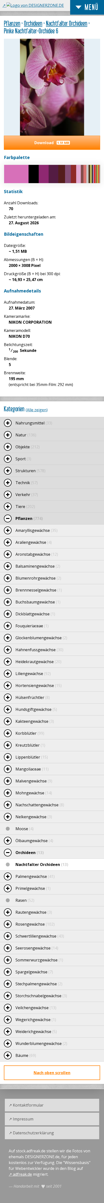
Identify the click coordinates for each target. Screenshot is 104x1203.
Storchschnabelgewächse (41, 995)
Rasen (24, 900)
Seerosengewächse (36, 948)
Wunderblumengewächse (41, 1043)
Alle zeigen (36, 410)
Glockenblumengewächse (41, 637)
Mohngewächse (33, 793)
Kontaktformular (28, 1105)
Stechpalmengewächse (38, 984)
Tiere (25, 506)
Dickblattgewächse (35, 614)
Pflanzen (12, 23)
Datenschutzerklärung (33, 1133)
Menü (92, 7)
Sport (23, 458)
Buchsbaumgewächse (37, 602)
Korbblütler (29, 733)
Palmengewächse (35, 876)
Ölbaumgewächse (34, 840)
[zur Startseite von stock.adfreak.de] (33, 5)
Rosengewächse (35, 924)
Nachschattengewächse (39, 805)
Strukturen (30, 470)
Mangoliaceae (32, 769)
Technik (26, 482)
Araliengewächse (33, 542)
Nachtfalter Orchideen (66, 23)
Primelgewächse (33, 888)
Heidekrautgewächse (38, 661)
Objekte (27, 447)
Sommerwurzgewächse (39, 960)
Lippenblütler (31, 757)
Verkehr (26, 494)
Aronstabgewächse (36, 554)
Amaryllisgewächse (36, 530)
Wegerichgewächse (35, 1019)
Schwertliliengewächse (39, 936)
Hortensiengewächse (38, 685)
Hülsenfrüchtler (32, 697)
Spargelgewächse (34, 972)
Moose (24, 828)
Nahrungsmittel (33, 423)
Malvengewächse (33, 781)
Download (51, 142)
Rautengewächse (33, 912)
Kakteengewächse (34, 721)
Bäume (25, 1055)
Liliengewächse (33, 673)
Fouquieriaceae (32, 626)
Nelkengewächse (33, 816)
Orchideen (33, 23)
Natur (25, 435)
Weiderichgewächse (36, 1031)
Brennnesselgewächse (38, 590)
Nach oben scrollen (52, 1072)
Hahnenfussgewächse (39, 649)
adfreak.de (22, 1174)
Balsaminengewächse (37, 566)
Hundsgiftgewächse (36, 709)
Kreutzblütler (30, 745)
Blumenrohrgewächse (38, 578)
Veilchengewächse (35, 1007)
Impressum (23, 1119)
